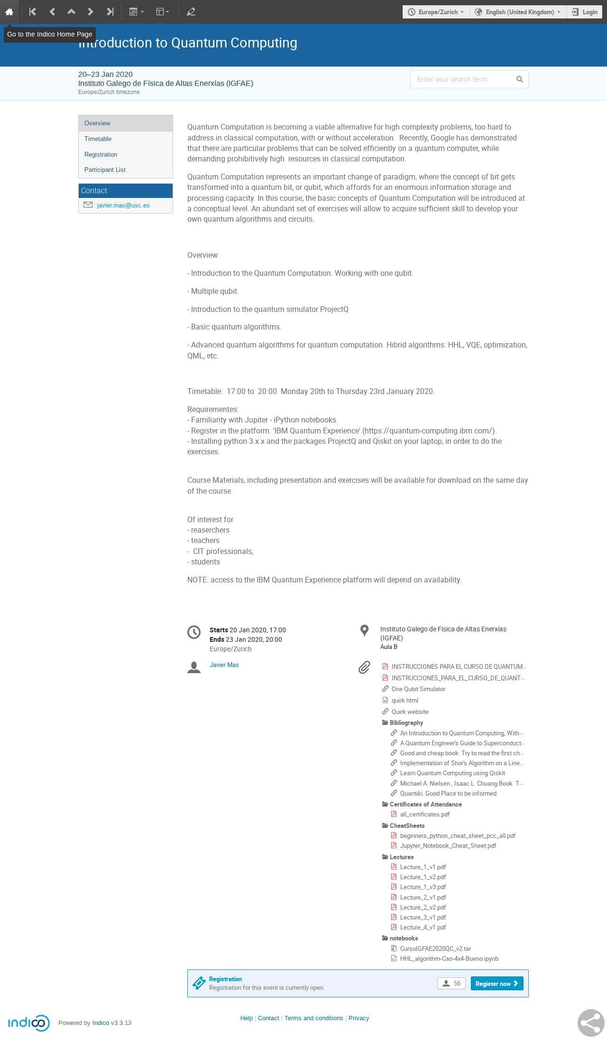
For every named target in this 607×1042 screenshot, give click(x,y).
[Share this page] (591, 1023)
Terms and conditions (314, 1018)
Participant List (105, 169)
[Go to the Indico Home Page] (9, 12)
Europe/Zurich (438, 12)
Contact (268, 1018)
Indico (100, 1023)
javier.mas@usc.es (123, 205)
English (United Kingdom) (520, 12)
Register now (493, 983)
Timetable (97, 138)
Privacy (359, 1018)
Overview (97, 123)
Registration (100, 154)
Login (590, 12)
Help (246, 1018)
